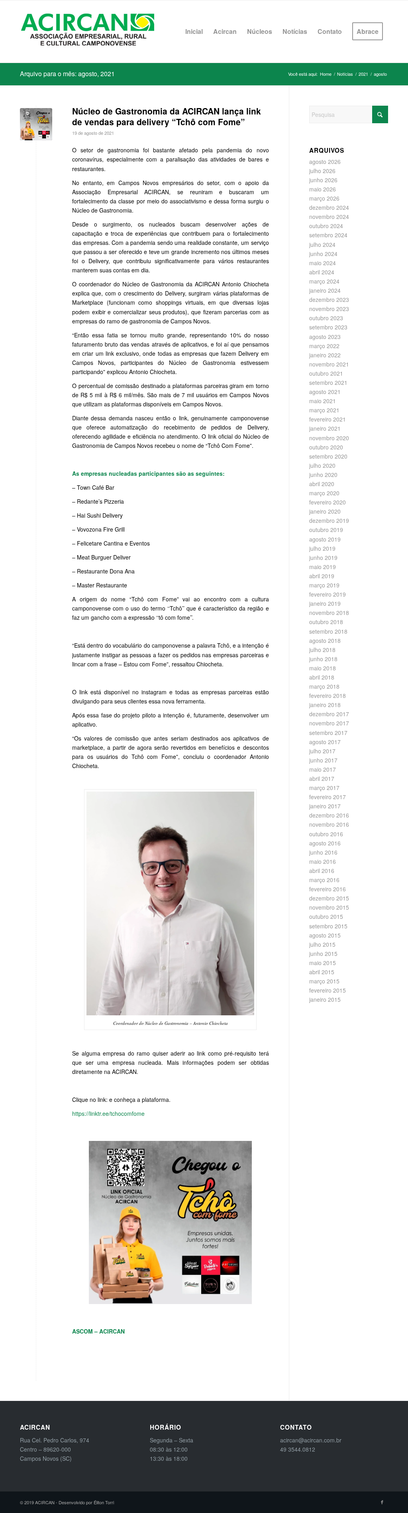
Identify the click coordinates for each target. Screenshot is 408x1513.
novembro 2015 (329, 907)
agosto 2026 (325, 161)
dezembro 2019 (329, 520)
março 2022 (324, 346)
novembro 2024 (329, 217)
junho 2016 (323, 852)
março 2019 (324, 585)
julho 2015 (322, 944)
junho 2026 (323, 180)
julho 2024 (322, 244)
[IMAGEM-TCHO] (36, 124)
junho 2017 (323, 760)
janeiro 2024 (325, 290)
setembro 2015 (328, 926)
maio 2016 (322, 861)
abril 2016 (321, 871)
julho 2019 (322, 548)
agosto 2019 (325, 539)
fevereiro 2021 (327, 419)
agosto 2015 (325, 935)
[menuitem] (194, 31)
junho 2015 (323, 953)
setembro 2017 (328, 733)
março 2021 (324, 410)
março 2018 (324, 686)
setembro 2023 (328, 327)
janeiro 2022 (325, 355)
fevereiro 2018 (327, 695)
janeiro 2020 (325, 511)
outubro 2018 (326, 622)
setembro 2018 (328, 631)
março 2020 (324, 493)
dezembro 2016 (329, 815)
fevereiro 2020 (327, 502)
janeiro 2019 (325, 603)
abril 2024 (321, 272)
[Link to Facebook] (382, 1502)
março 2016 (324, 880)
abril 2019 (321, 576)
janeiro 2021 (325, 428)
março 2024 (324, 281)
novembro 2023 (329, 309)
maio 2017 (322, 769)
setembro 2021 (328, 382)
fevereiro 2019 (327, 594)
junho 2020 (323, 475)
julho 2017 (322, 751)
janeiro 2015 (325, 999)
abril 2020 (321, 484)
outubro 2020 (326, 447)
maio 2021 (322, 401)
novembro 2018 (329, 613)
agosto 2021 (325, 392)
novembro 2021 (329, 364)
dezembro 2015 (329, 898)
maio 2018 (322, 668)
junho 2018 (323, 659)
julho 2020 (322, 465)
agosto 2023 (325, 337)
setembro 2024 (328, 235)
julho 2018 (322, 650)
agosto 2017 (325, 742)
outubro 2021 (326, 373)
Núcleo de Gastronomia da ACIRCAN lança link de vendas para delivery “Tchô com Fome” (166, 116)
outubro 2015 (326, 916)
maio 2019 (322, 567)
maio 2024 (322, 263)
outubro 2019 (326, 530)
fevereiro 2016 (327, 889)
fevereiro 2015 (327, 990)
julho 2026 (322, 171)
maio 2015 (322, 963)
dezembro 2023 (329, 299)
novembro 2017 (329, 723)
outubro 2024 (326, 226)
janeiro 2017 (325, 806)
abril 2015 (321, 972)
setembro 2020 (328, 456)
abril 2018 (321, 677)
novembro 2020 (329, 438)
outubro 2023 (326, 318)
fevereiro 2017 (327, 797)
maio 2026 (322, 189)
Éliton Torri (104, 1502)
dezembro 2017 (329, 714)
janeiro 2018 (325, 705)
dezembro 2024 (329, 207)
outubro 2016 (326, 834)
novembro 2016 (329, 824)
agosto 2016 (325, 843)
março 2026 (324, 198)
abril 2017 (321, 778)
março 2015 (324, 981)
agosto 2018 (325, 640)
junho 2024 (323, 254)
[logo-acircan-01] (87, 31)
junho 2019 (323, 557)
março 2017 (324, 788)
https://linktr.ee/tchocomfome (108, 1113)
